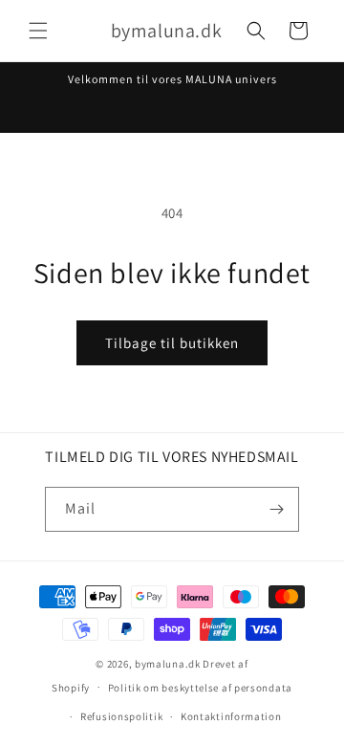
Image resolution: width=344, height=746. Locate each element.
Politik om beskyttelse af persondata (200, 687)
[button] (38, 31)
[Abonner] (277, 509)
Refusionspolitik (121, 716)
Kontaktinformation (231, 716)
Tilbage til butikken (172, 343)
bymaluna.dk (168, 663)
